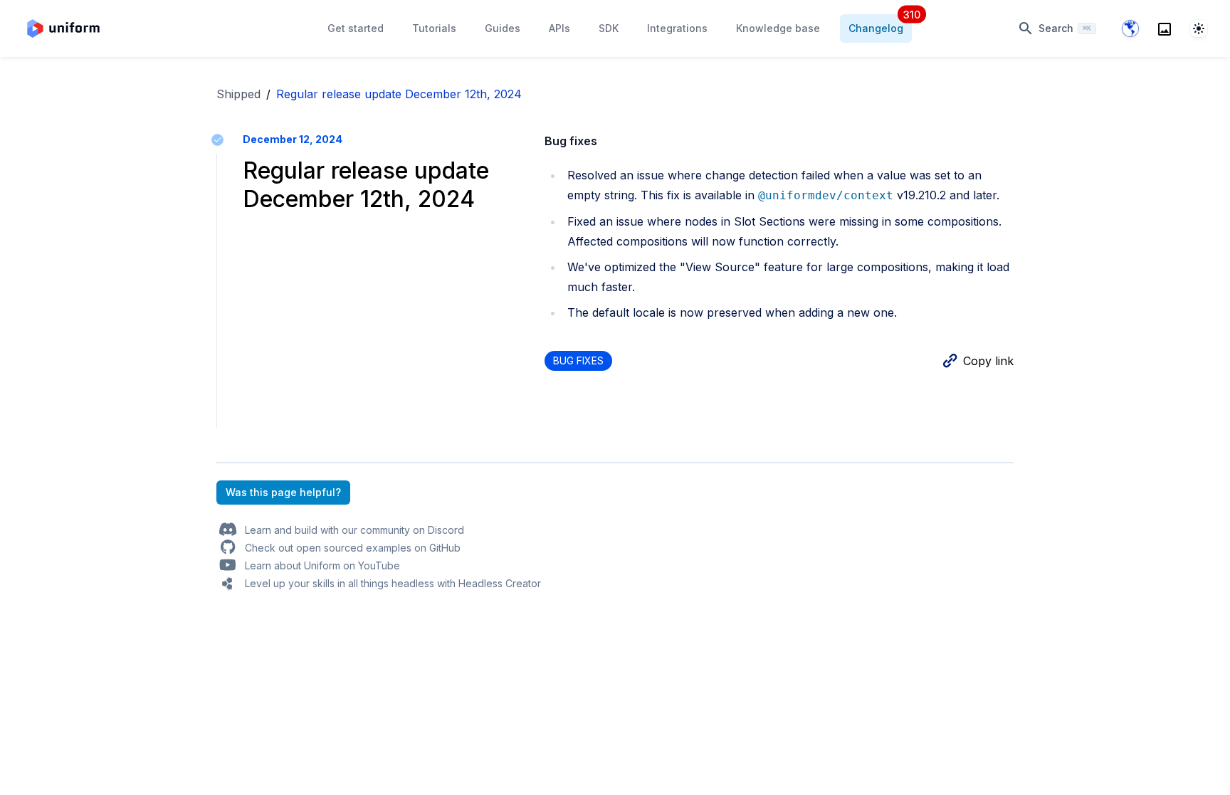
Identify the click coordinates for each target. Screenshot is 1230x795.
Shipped (238, 94)
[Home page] (63, 28)
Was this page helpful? (283, 492)
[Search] (1164, 28)
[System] (1198, 28)
